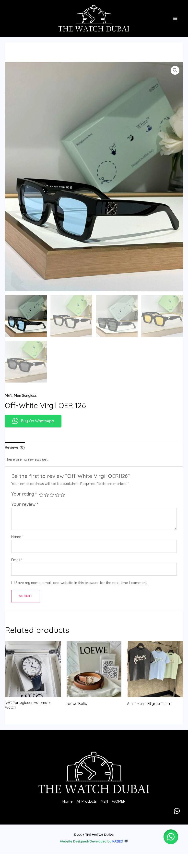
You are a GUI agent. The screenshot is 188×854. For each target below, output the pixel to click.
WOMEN (119, 801)
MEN (8, 395)
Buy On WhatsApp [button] (37, 420)
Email (16, 559)
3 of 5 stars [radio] (52, 495)
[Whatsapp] (177, 811)
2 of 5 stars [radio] (46, 495)
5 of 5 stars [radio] (62, 495)
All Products (87, 801)
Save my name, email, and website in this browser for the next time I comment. (81, 582)
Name (17, 536)
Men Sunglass (25, 395)
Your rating (24, 494)
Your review (24, 504)
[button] (175, 70)
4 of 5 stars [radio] (57, 495)
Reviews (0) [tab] (15, 447)
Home (67, 801)
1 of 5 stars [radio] (41, 495)
